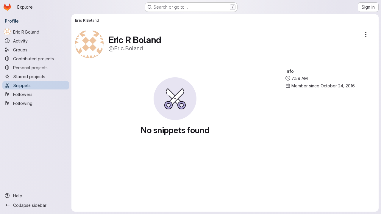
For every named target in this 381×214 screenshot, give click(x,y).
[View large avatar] (89, 43)
